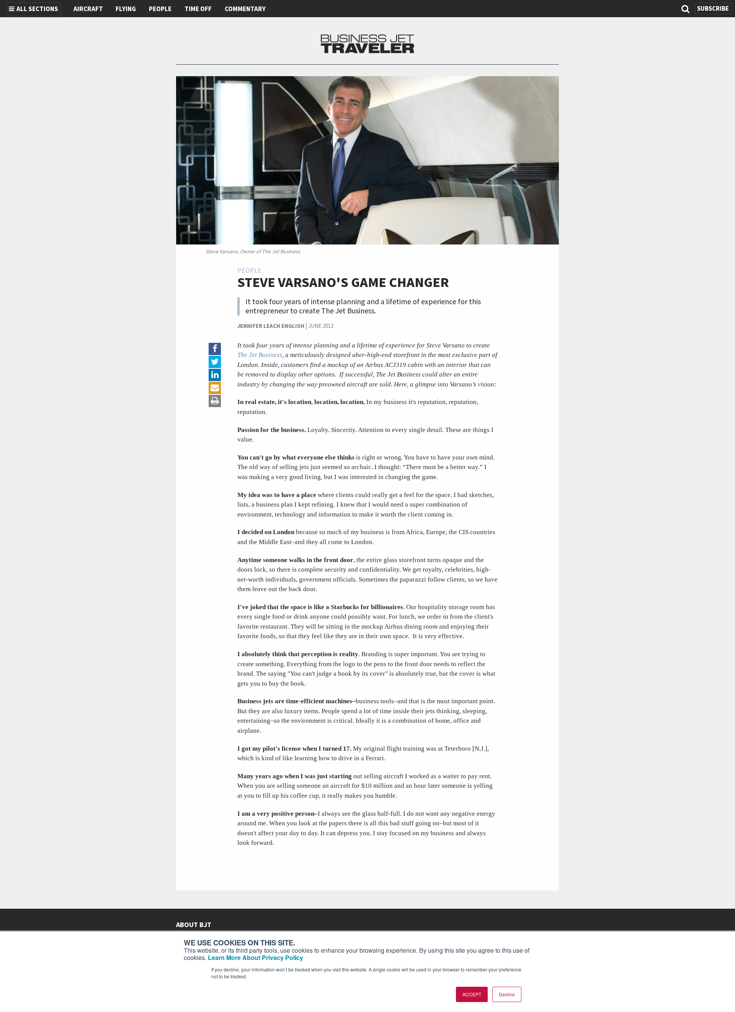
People (160, 9)
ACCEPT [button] (471, 994)
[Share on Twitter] (215, 362)
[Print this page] (215, 401)
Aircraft (88, 9)
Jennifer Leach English (270, 326)
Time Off (198, 9)
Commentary (245, 9)
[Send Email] (215, 388)
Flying (126, 9)
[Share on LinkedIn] (215, 375)
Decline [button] (507, 994)
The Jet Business (259, 355)
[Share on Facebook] (215, 349)
